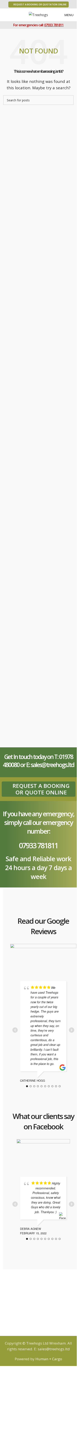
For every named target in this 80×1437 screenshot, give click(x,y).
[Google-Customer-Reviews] (43, 957)
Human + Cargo (48, 1358)
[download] (43, 1153)
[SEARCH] (69, 100)
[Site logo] (38, 14)
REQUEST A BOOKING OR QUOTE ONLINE (41, 789)
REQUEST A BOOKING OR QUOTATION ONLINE (40, 4)
